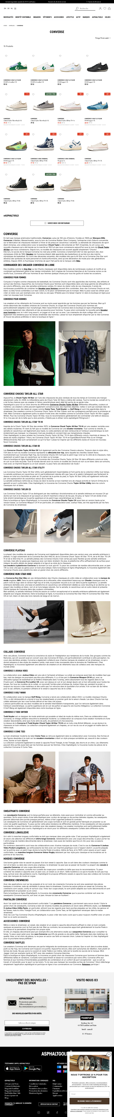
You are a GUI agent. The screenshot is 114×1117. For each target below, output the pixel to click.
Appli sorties (57, 1095)
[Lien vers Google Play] (32, 1068)
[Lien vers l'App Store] (13, 1068)
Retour (55, 1093)
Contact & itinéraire (12, 1086)
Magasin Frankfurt (12, 1088)
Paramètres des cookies (38, 1088)
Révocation (33, 1086)
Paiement (56, 1088)
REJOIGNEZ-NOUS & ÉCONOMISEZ (89, 1101)
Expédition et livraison (61, 1090)
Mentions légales (35, 1093)
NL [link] (12, 8)
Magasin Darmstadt (12, 1090)
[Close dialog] (109, 1054)
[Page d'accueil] (57, 1053)
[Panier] (109, 8)
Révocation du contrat (49, 1104)
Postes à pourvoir (11, 1095)
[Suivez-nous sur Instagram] (39, 1112)
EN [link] (5, 8)
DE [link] (8, 8)
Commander (57, 1086)
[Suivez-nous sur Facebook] (57, 1112)
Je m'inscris (27, 1029)
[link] (100, 8)
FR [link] (15, 8)
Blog (6, 1097)
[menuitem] (16, 38)
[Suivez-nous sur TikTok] (48, 1112)
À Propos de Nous (11, 1083)
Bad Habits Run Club (12, 1093)
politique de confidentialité (13, 1034)
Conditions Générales (37, 1083)
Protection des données (38, 1090)
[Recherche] (77, 8)
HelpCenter (57, 1083)
